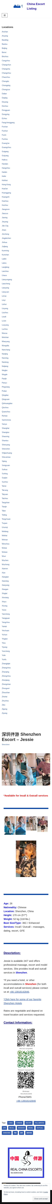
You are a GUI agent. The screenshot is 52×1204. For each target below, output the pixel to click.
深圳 (21, 1133)
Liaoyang (5, 288)
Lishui (4, 304)
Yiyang (4, 647)
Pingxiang (6, 387)
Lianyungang (7, 279)
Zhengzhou (6, 676)
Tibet (4, 511)
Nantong (5, 362)
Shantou (5, 440)
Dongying (5, 114)
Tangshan (5, 502)
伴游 (15, 1133)
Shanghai (5, 428)
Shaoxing (5, 436)
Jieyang (5, 222)
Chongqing (6, 85)
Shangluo (5, 432)
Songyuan (6, 465)
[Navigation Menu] (4, 15)
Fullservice (39, 1123)
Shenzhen (6, 449)
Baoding (5, 40)
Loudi (4, 317)
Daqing (4, 98)
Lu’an (4, 321)
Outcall (40, 1128)
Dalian (4, 94)
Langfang (5, 267)
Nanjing (5, 354)
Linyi (3, 300)
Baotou (4, 44)
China (10, 1123)
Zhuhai (4, 697)
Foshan (5, 127)
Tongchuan (6, 519)
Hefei (4, 176)
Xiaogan (5, 589)
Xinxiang (5, 597)
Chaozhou (6, 77)
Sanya (4, 424)
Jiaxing (4, 217)
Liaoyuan (5, 292)
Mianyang (6, 341)
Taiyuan (5, 494)
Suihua (4, 469)
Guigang (5, 151)
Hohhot (4, 180)
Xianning (5, 581)
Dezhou (5, 106)
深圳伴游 (29, 1133)
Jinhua (4, 242)
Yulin (4, 655)
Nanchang (6, 350)
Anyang (5, 36)
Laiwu (4, 263)
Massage (21, 1128)
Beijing (4, 48)
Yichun (4, 635)
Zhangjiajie (6, 663)
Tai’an (4, 486)
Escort (28, 1123)
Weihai (4, 535)
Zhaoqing (5, 672)
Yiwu (4, 643)
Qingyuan (5, 399)
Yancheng (6, 614)
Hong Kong (6, 184)
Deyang (5, 102)
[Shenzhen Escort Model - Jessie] (9, 825)
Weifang (5, 531)
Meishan (5, 337)
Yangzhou (6, 622)
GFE (4, 1128)
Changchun (6, 65)
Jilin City (5, 226)
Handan (5, 164)
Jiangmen (6, 209)
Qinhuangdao (7, 403)
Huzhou (5, 205)
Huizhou (5, 201)
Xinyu (4, 602)
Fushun (5, 131)
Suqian (4, 478)
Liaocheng (6, 284)
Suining (5, 474)
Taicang (5, 490)
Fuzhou (5, 139)
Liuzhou (5, 312)
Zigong (4, 709)
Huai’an (5, 189)
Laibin (4, 259)
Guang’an (5, 143)
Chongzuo (6, 89)
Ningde (4, 374)
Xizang (4, 606)
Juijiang (5, 246)
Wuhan (4, 552)
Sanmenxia (6, 420)
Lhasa (4, 275)
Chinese (19, 1123)
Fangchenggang (8, 122)
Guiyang (5, 156)
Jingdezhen (6, 238)
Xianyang (5, 585)
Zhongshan (6, 684)
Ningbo (4, 370)
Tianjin (4, 507)
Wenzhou (5, 544)
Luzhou (5, 329)
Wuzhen (5, 560)
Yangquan (6, 618)
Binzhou (5, 56)
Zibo (3, 705)
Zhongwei (5, 688)
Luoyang (5, 325)
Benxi (4, 52)
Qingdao (5, 395)
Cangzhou (6, 61)
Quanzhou (6, 412)
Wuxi (4, 556)
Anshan (5, 32)
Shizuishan (6, 457)
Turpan (4, 523)
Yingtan (5, 639)
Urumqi (5, 527)
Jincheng (5, 234)
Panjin (4, 379)
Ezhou (4, 118)
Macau (4, 333)
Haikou (4, 160)
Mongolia (5, 345)
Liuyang (5, 308)
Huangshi (5, 197)
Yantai (4, 626)
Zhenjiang (5, 680)
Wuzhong (5, 564)
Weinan (5, 540)
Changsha (6, 69)
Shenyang (6, 445)
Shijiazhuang (7, 453)
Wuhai (4, 548)
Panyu (4, 383)
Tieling (4, 515)
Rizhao (4, 416)
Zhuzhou (5, 701)
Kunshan (5, 255)
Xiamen (5, 569)
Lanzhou (5, 271)
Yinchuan (5, 630)
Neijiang (5, 366)
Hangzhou (6, 168)
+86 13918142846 (19, 991)
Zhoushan (6, 692)
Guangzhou (6, 147)
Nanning (5, 358)
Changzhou (6, 73)
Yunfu (4, 659)
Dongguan (6, 110)
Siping (4, 461)
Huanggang (6, 193)
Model (30, 1128)
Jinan (4, 230)
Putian (4, 391)
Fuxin (4, 135)
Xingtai (4, 593)
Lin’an (4, 296)
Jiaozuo (5, 213)
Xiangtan (5, 577)
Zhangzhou (6, 668)
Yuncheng (6, 651)
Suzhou (5, 482)
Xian (3, 573)
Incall (11, 1128)
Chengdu (5, 81)
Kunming (5, 250)
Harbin (4, 172)
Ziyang (4, 713)
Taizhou (5, 498)
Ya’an (4, 610)
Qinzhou (5, 407)
